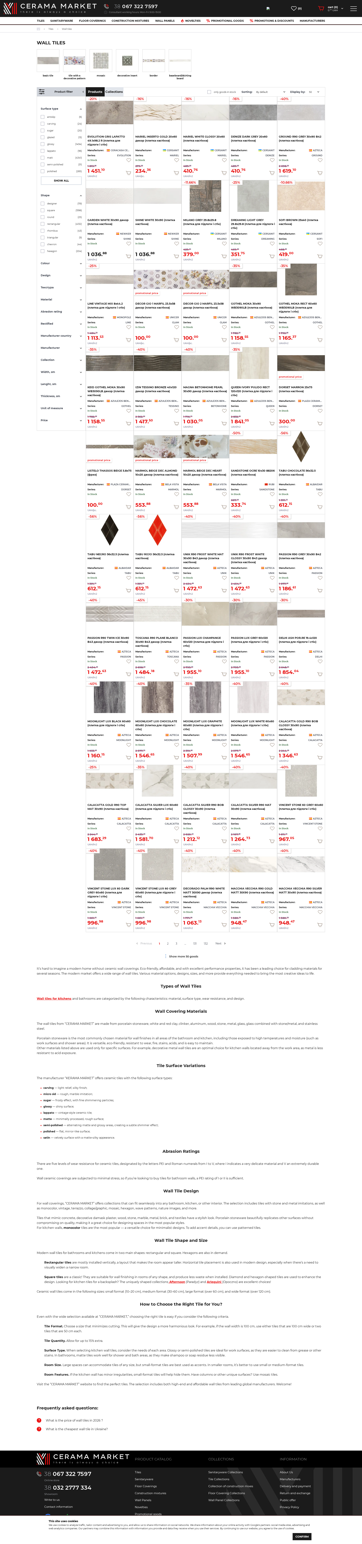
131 (195, 943)
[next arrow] (224, 943)
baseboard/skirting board (180, 77)
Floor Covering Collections (226, 1493)
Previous (146, 943)
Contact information (58, 1507)
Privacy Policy (289, 1507)
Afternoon (176, 1282)
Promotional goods (227, 20)
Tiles (40, 20)
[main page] (50, 8)
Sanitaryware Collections (225, 1472)
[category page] (48, 60)
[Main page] (83, 1459)
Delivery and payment (295, 1486)
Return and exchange (295, 1493)
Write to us (52, 1500)
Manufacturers (312, 20)
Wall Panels (165, 20)
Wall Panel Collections (223, 1500)
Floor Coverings (92, 20)
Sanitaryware (61, 20)
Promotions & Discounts (274, 20)
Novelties (193, 20)
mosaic (101, 75)
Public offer (288, 1500)
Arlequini (214, 1282)
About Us (286, 1472)
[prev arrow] (137, 943)
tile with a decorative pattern (74, 77)
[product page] (109, 196)
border (154, 75)
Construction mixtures (130, 20)
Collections (114, 92)
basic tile (48, 75)
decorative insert (127, 75)
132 (206, 943)
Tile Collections (218, 1479)
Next (219, 943)
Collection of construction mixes (230, 1486)
